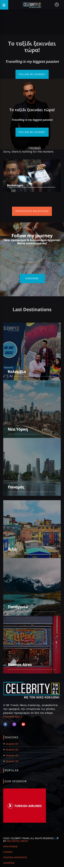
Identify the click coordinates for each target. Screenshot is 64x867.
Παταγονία (18, 606)
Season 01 (12, 743)
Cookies (7, 851)
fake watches (8, 10)
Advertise (9, 862)
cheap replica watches (14, 19)
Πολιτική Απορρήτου (15, 857)
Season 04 (12, 761)
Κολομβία (17, 371)
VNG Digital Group (17, 841)
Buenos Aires (20, 664)
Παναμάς (16, 487)
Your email (26, 262)
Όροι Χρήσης (10, 846)
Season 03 (12, 755)
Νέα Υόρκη (18, 429)
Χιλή (12, 549)
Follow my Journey (32, 74)
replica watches (10, 15)
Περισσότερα (11, 716)
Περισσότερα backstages (31, 211)
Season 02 (12, 749)
